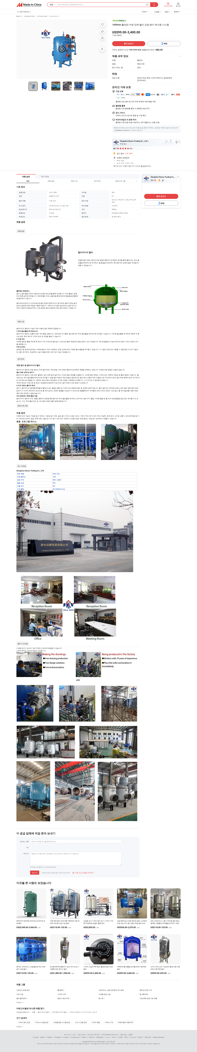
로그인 (178, 6)
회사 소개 (67, 1034)
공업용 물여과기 (54, 16)
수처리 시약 (61, 994)
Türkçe (140, 1037)
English (42, 1037)
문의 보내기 (128, 43)
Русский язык (75, 1037)
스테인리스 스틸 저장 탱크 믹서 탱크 (111, 990)
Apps (166, 12)
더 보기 (19, 1026)
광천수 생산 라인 (63, 998)
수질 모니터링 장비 (23, 990)
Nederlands (99, 1037)
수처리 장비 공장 (24, 1022)
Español (49, 1037)
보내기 (34, 872)
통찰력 (131, 1034)
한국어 (114, 1037)
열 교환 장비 (144, 994)
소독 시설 (19, 994)
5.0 (152, 180)
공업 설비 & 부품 (29, 16)
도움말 (156, 12)
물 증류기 (60, 990)
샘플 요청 (159, 50)
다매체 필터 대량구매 (125, 1022)
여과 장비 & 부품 (42, 16)
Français (66, 1037)
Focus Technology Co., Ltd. (101, 1041)
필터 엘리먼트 (21, 998)
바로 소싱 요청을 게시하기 (83, 873)
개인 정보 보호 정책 (93, 1034)
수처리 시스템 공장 (41, 1022)
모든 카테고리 (24, 12)
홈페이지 (19, 16)
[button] (132, 181)
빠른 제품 (123, 1034)
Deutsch (91, 1037)
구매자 (144, 12)
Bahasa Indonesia (158, 1037)
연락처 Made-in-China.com (110, 1034)
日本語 (120, 1037)
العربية (108, 1037)
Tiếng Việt (147, 1037)
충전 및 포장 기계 (146, 990)
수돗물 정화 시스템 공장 (61, 1022)
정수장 (100, 998)
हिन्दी (126, 1037)
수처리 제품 (96, 1022)
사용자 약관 (81, 1034)
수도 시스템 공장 (81, 1022)
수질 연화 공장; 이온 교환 (148, 998)
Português (57, 1037)
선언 (74, 1034)
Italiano (84, 1037)
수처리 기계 (109, 1022)
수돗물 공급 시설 (104, 994)
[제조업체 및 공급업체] (28, 4)
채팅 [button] (165, 43)
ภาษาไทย (133, 1037)
